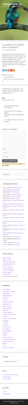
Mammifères (6, 329)
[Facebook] (3, 70)
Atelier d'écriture (7, 295)
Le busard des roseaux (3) (10, 276)
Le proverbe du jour (9, 77)
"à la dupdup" (6, 289)
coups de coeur (7, 306)
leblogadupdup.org (12, 4)
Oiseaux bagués (7, 272)
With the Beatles (14, 190)
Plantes (5, 343)
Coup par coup (7, 304)
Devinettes (6, 310)
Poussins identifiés (8, 268)
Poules (4, 345)
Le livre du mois (7, 327)
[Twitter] (6, 70)
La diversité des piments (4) (15, 204)
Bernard (5, 187)
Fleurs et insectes (7, 312)
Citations (5, 300)
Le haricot (5, 325)
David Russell (6, 274)
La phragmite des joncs (9, 264)
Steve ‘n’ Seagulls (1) (15, 236)
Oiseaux (5, 335)
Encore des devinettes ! (9, 262)
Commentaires (7, 394)
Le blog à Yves (7, 376)
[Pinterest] (11, 70)
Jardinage (5, 320)
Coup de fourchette (8, 302)
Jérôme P (5, 242)
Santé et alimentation (8, 347)
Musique (5, 333)
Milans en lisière (7, 259)
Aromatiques (6, 293)
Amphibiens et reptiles (9, 291)
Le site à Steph (7, 378)
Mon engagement (7, 331)
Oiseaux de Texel (7, 337)
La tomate (5, 322)
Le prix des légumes (15, 187)
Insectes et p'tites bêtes (9, 318)
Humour (5, 316)
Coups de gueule (8, 75)
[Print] (14, 70)
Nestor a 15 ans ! (7, 266)
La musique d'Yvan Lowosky (10, 374)
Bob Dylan (5, 297)
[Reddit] (8, 70)
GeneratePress (14, 402)
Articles (5, 391)
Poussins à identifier (8, 270)
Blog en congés (15, 198)
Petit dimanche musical (9, 339)
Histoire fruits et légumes (9, 314)
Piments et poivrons (8, 341)
